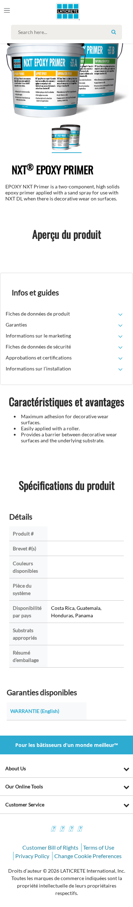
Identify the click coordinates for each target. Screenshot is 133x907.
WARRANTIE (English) (34, 711)
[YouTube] (70, 830)
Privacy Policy (32, 855)
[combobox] (68, 32)
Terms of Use (98, 847)
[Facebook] (53, 830)
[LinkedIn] (79, 830)
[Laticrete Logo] (57, 11)
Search (113, 31)
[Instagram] (62, 830)
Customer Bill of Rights (50, 847)
